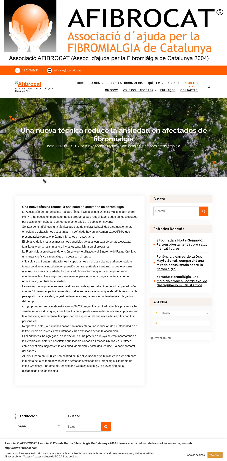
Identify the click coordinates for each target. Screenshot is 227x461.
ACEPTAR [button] (215, 455)
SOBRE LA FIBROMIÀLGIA (125, 83)
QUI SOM (94, 83)
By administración (65, 177)
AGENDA (174, 83)
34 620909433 (30, 70)
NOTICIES (191, 83)
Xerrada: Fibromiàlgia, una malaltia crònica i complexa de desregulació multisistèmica (182, 281)
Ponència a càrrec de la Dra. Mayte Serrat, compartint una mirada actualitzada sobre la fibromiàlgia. (180, 263)
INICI (80, 83)
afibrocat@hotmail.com (67, 70)
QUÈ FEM (154, 83)
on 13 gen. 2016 (40, 177)
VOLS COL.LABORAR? (138, 90)
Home (50, 146)
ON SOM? (111, 90)
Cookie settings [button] (196, 455)
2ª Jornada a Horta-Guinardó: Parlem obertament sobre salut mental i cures (182, 244)
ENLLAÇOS (167, 90)
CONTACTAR (189, 90)
